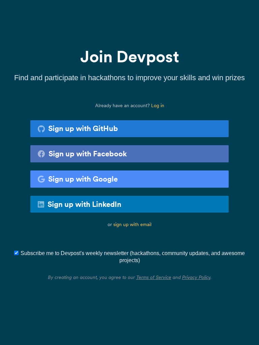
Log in (157, 105)
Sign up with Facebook (88, 153)
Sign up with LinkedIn (84, 204)
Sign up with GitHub (83, 128)
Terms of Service (153, 277)
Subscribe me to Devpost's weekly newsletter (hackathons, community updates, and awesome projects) (133, 256)
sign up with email (132, 224)
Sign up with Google (83, 179)
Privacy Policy (196, 277)
